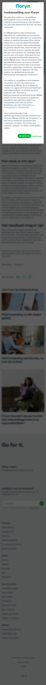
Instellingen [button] (37, 136)
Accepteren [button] (24, 136)
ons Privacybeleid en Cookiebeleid (19, 106)
